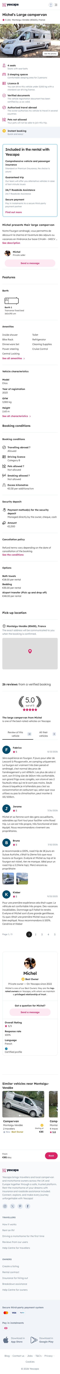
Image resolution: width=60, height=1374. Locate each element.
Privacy (48, 1355)
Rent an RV (8, 1230)
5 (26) (8, 20)
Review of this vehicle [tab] (19, 734)
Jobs (30, 1355)
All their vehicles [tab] (47, 734)
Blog (7, 1355)
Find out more (13, 212)
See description (11, 242)
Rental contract (10, 1272)
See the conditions (13, 554)
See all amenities (12, 358)
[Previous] (5, 1104)
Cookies (30, 1361)
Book (51, 1155)
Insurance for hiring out (15, 1278)
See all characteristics (15, 416)
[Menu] (53, 4)
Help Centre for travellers (16, 1247)
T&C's (39, 1355)
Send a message (30, 263)
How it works (9, 1224)
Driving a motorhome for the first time (23, 1236)
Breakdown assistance (14, 1283)
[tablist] (30, 735)
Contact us (18, 1355)
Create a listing (10, 1266)
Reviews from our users (15, 1242)
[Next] (40, 1104)
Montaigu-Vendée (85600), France (28, 20)
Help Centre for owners (15, 1289)
